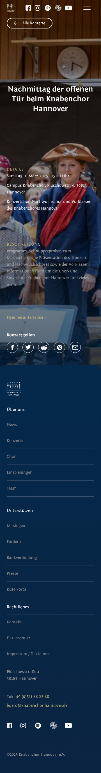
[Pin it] (59, 347)
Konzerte (15, 440)
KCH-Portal (17, 589)
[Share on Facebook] (12, 347)
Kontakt (14, 622)
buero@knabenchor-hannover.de (37, 705)
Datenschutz (18, 638)
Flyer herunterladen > (26, 317)
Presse (12, 573)
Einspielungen (20, 472)
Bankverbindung (22, 557)
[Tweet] (28, 347)
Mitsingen (16, 525)
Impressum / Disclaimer (28, 654)
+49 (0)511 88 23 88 (31, 696)
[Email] (75, 347)
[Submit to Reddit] (43, 347)
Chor (11, 456)
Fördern (14, 541)
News (12, 424)
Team (12, 488)
